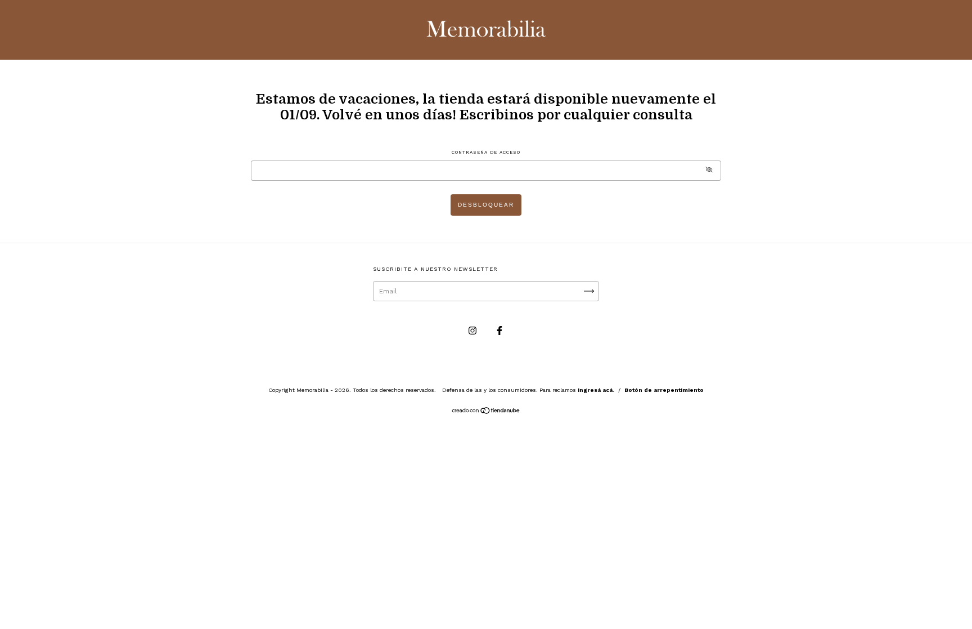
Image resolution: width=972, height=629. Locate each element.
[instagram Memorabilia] (473, 330)
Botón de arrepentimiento (664, 390)
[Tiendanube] (486, 412)
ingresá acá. (596, 390)
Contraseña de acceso (486, 152)
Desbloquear (486, 205)
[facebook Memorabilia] (499, 330)
